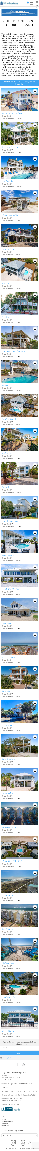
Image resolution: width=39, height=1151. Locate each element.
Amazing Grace (9, 555)
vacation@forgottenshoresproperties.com (17, 1084)
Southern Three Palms (12, 113)
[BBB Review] (12, 1111)
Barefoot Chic (8, 181)
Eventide (6, 487)
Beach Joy (6, 317)
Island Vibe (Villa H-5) (12, 861)
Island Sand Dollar (10, 215)
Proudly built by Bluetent (19, 1149)
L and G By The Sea (10, 589)
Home (4, 1119)
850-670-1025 (17, 1099)
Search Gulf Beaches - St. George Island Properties (19, 83)
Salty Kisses (7, 691)
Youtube (23, 1064)
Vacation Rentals (7, 1121)
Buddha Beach (8, 997)
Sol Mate (6, 385)
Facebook (18, 1064)
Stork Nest (6, 453)
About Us (5, 1123)
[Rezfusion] (29, 1143)
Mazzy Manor (8, 1031)
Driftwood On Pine (10, 793)
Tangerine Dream (10, 827)
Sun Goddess (7, 929)
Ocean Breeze (8, 895)
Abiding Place (8, 963)
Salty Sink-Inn (8, 759)
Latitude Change (9, 249)
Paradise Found (9, 419)
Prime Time (7, 725)
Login (7, 1149)
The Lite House (8, 657)
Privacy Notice (8, 1058)
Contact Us (5, 1125)
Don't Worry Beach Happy (13, 351)
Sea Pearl (6, 283)
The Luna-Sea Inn (10, 147)
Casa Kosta (6, 623)
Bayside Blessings (10, 521)
